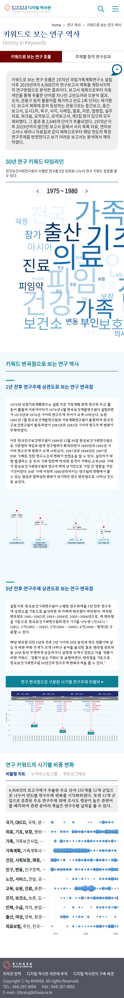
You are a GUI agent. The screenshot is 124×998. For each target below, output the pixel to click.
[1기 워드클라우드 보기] (22, 698)
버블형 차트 (15, 774)
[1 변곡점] (34, 726)
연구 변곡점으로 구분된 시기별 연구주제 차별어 (61, 682)
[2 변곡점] (62, 730)
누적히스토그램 (44, 774)
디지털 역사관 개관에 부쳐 (47, 973)
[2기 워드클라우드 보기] (48, 698)
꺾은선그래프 (74, 774)
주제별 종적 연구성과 (93, 56)
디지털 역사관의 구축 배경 (93, 973)
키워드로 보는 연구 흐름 (31, 56)
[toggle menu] (115, 8)
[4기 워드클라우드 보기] (105, 698)
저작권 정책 (12, 973)
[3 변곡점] (90, 733)
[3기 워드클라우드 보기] (77, 698)
